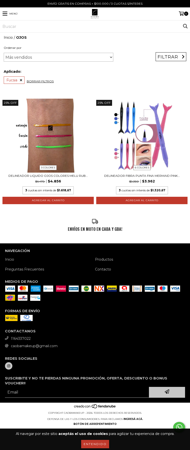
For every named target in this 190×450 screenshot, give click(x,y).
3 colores (48, 167)
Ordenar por (13, 48)
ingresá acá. (133, 419)
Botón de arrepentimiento (95, 424)
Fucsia (11, 80)
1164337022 (21, 338)
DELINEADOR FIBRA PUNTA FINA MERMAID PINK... (142, 176)
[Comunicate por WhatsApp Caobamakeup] (179, 427)
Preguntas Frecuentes (24, 269)
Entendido (95, 444)
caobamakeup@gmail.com (34, 346)
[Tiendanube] (95, 408)
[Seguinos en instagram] (8, 366)
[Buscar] (185, 26)
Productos (104, 259)
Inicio (8, 37)
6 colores (142, 167)
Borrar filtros (40, 81)
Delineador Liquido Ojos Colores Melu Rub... (48, 176)
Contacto (103, 269)
